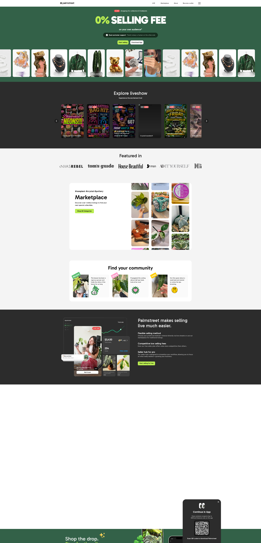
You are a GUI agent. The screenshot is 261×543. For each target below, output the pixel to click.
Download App (137, 42)
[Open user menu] (199, 3)
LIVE (153, 3)
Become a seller (188, 3)
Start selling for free (146, 363)
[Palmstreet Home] (67, 3)
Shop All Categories (84, 211)
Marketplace (165, 3)
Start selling (123, 42)
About (176, 3)
